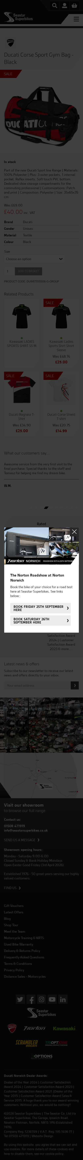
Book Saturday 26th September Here (31, 620)
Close (74, 531)
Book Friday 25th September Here (38, 608)
